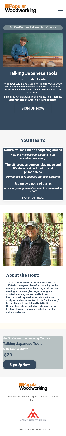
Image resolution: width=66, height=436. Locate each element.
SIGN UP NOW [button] (33, 108)
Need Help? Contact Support (23, 396)
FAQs (44, 396)
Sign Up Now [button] (20, 365)
